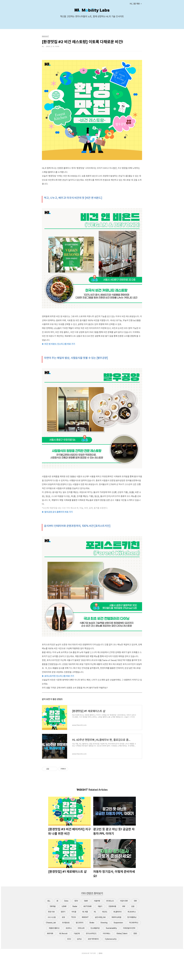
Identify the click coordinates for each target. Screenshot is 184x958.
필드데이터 (79, 923)
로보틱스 (69, 928)
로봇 (63, 917)
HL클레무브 (118, 912)
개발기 (100, 906)
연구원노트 (110, 901)
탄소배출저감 (95, 928)
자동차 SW (124, 901)
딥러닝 (79, 939)
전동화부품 (112, 906)
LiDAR (64, 906)
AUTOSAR (87, 906)
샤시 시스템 (52, 917)
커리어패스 (106, 933)
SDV (76, 901)
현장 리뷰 (51, 912)
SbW (86, 901)
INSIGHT (85, 917)
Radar (75, 906)
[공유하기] (51, 769)
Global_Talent (122, 933)
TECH (73, 917)
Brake (92, 923)
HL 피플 (85, 912)
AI (57, 901)
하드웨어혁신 (133, 923)
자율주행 (97, 901)
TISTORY (93, 953)
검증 (132, 906)
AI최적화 (50, 933)
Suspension (118, 923)
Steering (104, 923)
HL (95, 912)
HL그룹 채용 (135, 4)
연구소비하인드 (91, 933)
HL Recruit (63, 933)
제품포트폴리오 (54, 928)
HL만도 (104, 912)
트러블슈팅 (66, 923)
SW (135, 901)
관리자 (100, 953)
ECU (69, 939)
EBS (135, 933)
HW (123, 906)
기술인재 (77, 933)
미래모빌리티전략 (129, 928)
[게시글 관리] (54, 769)
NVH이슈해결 (116, 917)
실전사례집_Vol (100, 917)
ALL (48, 901)
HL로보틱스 (132, 912)
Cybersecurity (111, 939)
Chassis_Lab (51, 923)
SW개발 (53, 906)
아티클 (74, 912)
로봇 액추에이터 (93, 939)
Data (66, 901)
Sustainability (111, 928)
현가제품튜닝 (131, 917)
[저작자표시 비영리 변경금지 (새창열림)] (71, 769)
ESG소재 (81, 928)
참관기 (63, 912)
